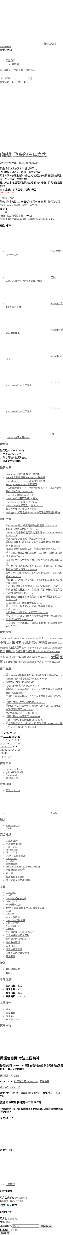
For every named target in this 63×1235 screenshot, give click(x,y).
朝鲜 (37, 651)
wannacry (57, 638)
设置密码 (4, 1229)
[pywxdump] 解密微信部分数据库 (23, 474)
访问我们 (5, 1075)
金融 (39, 662)
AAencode (11, 892)
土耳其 (45, 648)
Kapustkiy (34, 638)
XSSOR (10, 928)
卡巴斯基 (30, 648)
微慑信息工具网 (14, 949)
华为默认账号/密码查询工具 (20, 932)
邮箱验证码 (6, 1226)
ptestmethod (11, 858)
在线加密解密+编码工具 (18, 939)
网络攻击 (27, 657)
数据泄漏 (20, 651)
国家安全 (38, 648)
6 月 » (10, 757)
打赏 (10, 198)
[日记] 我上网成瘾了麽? (12, 215)
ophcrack (10, 913)
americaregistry (13, 825)
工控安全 (51, 648)
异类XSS (10, 946)
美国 (55, 656)
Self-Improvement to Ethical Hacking (23, 866)
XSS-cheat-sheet (13, 926)
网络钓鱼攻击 (45, 657)
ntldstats (9, 828)
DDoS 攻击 (17, 638)
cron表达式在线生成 (16, 898)
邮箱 (2, 1222)
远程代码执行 (15, 661)
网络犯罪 (36, 657)
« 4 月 (3, 757)
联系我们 (16, 1075)
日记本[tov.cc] (13, 790)
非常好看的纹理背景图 (17, 953)
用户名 (3, 1218)
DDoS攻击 (8, 638)
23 (4, 750)
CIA (2, 638)
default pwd (11, 901)
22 (1, 750)
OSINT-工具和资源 (15, 855)
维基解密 (5, 657)
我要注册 (18, 70)
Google (28, 638)
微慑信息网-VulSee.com (26, 1081)
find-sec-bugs (12, 849)
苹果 (5, 662)
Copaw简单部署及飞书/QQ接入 (22, 498)
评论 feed (10, 1016)
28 (19, 750)
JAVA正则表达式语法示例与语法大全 (25, 908)
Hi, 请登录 (5, 70)
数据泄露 (30, 651)
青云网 (53, 813)
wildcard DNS (12, 923)
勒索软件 (15, 647)
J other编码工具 (13, 904)
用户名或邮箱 (7, 1197)
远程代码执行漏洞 (29, 662)
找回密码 (30, 70)
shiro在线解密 (13, 917)
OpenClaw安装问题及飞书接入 (21, 502)
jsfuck (8, 911)
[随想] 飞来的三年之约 (23, 154)
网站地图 (44, 1081)
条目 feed (10, 1013)
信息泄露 (41, 642)
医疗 (24, 648)
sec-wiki (10, 861)
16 (4, 746)
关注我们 (10, 60)
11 (10, 743)
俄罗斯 (17, 643)
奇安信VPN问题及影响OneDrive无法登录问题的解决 (33, 512)
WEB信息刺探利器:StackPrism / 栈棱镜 (25, 477)
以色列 (8, 643)
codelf (9, 895)
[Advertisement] (31, 116)
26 (13, 750)
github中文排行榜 (14, 772)
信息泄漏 (29, 642)
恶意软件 (10, 651)
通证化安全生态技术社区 (19, 880)
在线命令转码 (13, 942)
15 (1, 746)
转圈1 (9, 973)
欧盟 (49, 651)
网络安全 (16, 657)
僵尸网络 (52, 643)
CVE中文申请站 (14, 844)
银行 (44, 662)
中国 (3, 642)
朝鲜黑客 (43, 652)
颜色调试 (10, 956)
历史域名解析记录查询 (17, 935)
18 (10, 746)
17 (7, 746)
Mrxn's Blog (11, 852)
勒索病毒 (4, 648)
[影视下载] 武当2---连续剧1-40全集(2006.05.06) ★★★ (27, 219)
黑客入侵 (56, 662)
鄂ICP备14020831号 (10, 1087)
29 (1, 753)
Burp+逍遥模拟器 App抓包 (19, 495)
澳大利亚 (56, 652)
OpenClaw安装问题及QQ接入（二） (24, 505)
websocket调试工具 (15, 920)
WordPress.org (12, 1019)
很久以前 (16, 82)
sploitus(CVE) (12, 777)
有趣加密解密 (13, 969)
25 (10, 750)
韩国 (49, 662)
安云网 (9, 873)
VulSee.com (45, 638)
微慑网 (15, 64)
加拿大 (60, 643)
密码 (12, 1201)
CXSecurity (11, 847)
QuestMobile (12, 775)
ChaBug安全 (12, 841)
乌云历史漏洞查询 (15, 869)
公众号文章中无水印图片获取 (21, 509)
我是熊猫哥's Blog (15, 876)
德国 (2, 651)
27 (16, 750)
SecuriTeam (11, 863)
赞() (3, 198)
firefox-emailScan (14, 769)
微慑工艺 (4, 82)
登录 (8, 1009)
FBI (23, 638)
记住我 (13, 1205)
